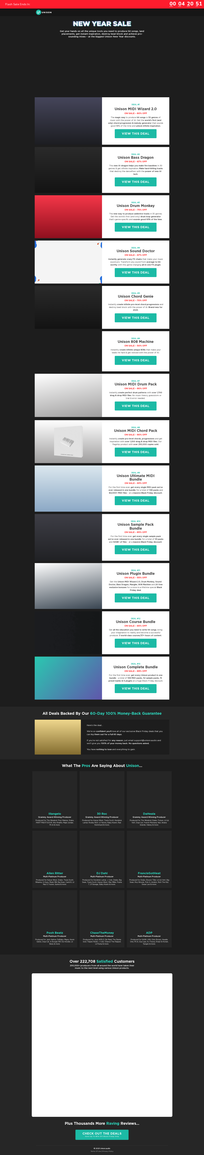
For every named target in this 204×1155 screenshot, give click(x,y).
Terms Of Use (96, 1151)
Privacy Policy (107, 1151)
